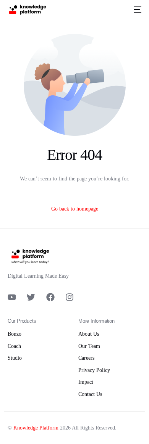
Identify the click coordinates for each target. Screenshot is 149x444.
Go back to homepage (74, 209)
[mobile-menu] (136, 9)
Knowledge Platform (35, 428)
